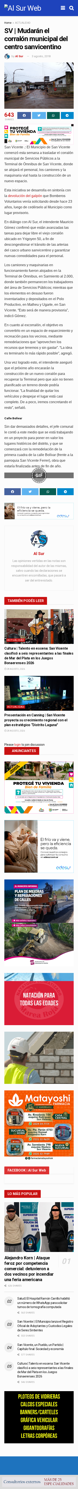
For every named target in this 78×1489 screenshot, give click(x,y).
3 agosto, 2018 (41, 56)
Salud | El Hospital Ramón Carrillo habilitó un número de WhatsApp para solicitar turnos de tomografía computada (43, 1303)
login (17, 744)
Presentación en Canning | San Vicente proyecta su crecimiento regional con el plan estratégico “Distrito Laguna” (35, 720)
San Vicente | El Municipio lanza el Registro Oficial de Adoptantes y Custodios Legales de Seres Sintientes (45, 1326)
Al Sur (19, 56)
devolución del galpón (25, 196)
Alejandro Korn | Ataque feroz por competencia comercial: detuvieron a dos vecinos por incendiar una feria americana (29, 1268)
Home (7, 22)
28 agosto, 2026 (15, 669)
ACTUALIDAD (23, 22)
